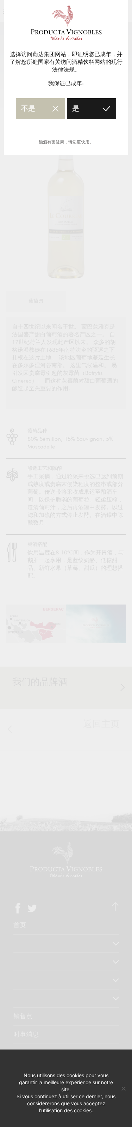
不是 (28, 108)
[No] (123, 1088)
